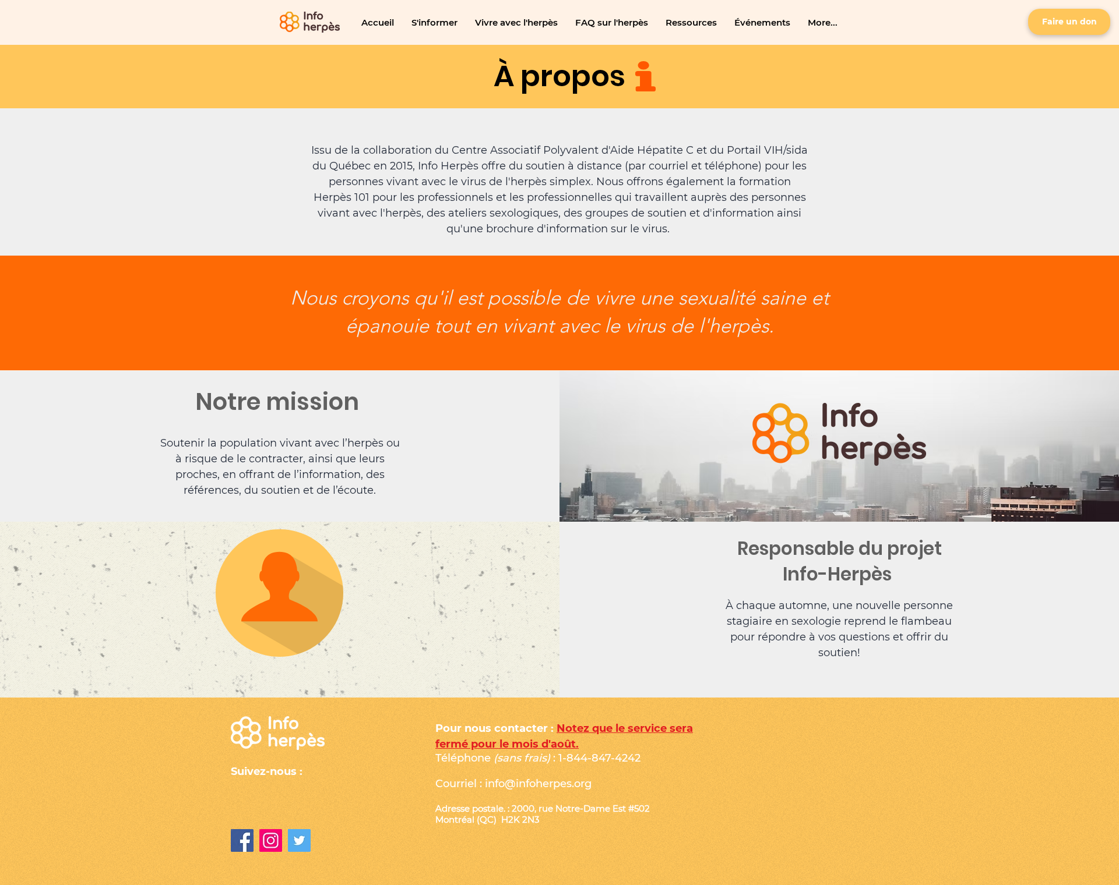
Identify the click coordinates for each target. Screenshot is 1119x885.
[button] (434, 22)
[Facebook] (242, 840)
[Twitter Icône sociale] (299, 840)
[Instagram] (270, 840)
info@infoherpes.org (538, 783)
